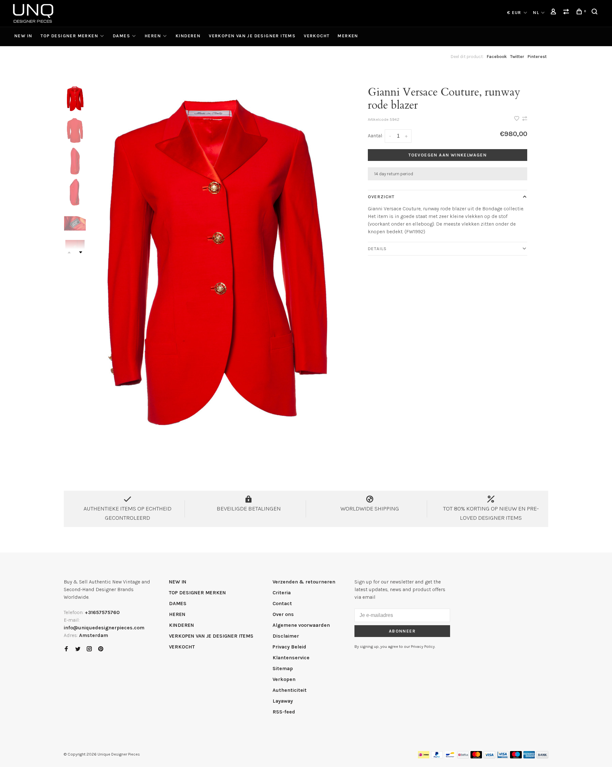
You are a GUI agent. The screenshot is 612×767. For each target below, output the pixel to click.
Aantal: (375, 136)
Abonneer (402, 631)
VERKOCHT (316, 36)
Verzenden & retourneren (304, 582)
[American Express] (529, 757)
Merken (348, 36)
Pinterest (537, 56)
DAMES (121, 36)
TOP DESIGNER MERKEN (69, 36)
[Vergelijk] (567, 12)
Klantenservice (291, 658)
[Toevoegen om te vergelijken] (524, 119)
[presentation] (75, 99)
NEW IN (23, 36)
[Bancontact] (450, 757)
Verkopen (284, 679)
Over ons (283, 614)
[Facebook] (66, 649)
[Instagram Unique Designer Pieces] (89, 649)
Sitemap (283, 668)
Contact (282, 603)
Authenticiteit (290, 690)
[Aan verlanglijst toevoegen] (517, 119)
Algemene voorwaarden (301, 625)
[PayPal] (437, 757)
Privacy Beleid (289, 647)
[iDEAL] (423, 757)
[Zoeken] (595, 12)
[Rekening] (554, 12)
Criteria (282, 593)
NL (536, 12)
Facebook (497, 56)
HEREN (153, 36)
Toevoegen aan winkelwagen (447, 155)
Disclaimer (286, 636)
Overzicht (381, 196)
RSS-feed (284, 712)
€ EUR (515, 12)
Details (377, 248)
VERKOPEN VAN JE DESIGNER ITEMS (252, 36)
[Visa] (489, 757)
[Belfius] (463, 757)
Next (80, 252)
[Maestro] (516, 757)
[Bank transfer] (542, 757)
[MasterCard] (476, 757)
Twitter (517, 56)
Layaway (283, 701)
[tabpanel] (215, 266)
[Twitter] (77, 649)
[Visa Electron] (502, 757)
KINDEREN (188, 36)
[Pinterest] (100, 649)
